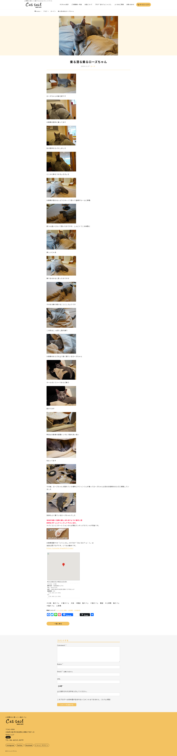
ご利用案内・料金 (76, 4)
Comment (61, 645)
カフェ (58, 610)
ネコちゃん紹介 (64, 4)
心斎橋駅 (70, 610)
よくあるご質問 (119, 4)
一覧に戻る (58, 624)
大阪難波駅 (77, 610)
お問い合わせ (130, 4)
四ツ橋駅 (64, 610)
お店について (88, 4)
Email (59, 671)
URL (58, 679)
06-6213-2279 (144, 4)
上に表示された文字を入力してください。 (72, 691)
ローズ (93, 66)
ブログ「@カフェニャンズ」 (103, 4)
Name (59, 664)
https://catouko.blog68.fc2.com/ (60, 548)
